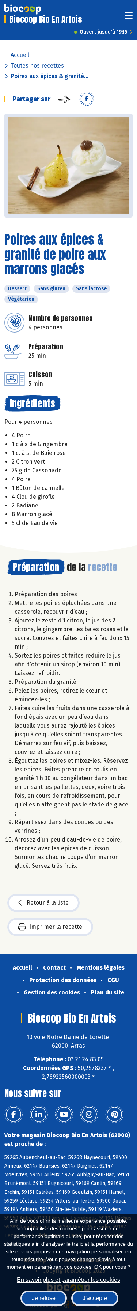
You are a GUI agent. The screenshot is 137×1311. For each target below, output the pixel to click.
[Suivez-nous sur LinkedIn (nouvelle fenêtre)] (39, 1114)
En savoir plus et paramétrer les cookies (68, 1280)
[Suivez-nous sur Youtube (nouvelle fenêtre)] (64, 1114)
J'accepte (95, 1298)
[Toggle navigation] (129, 17)
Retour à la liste (48, 902)
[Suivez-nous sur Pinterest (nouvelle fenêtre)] (114, 1114)
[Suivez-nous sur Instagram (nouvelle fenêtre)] (89, 1114)
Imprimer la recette (55, 926)
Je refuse (44, 1298)
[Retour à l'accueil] (22, 9)
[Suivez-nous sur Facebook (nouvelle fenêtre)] (13, 1114)
